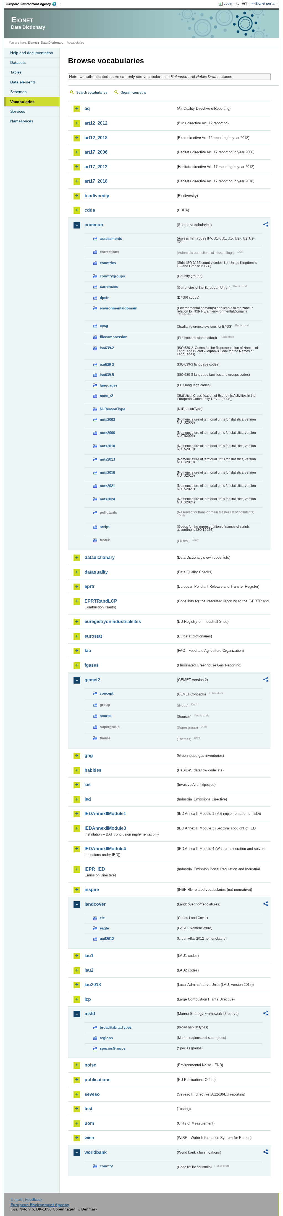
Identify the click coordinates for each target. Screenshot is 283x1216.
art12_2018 (96, 137)
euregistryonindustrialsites (113, 621)
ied (88, 799)
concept (106, 693)
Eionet (32, 42)
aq (87, 108)
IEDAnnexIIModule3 (105, 828)
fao (88, 650)
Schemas (18, 92)
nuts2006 (107, 433)
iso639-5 (107, 375)
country (106, 1166)
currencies (109, 287)
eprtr (90, 586)
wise (89, 1137)
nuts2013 (107, 459)
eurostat (93, 636)
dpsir (104, 298)
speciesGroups (112, 1048)
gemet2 (92, 679)
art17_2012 (96, 166)
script (104, 527)
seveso (92, 1094)
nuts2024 (107, 499)
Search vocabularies (91, 92)
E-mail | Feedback (26, 1199)
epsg (104, 326)
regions (106, 1038)
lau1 (89, 955)
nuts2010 (107, 446)
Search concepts (133, 92)
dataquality (96, 572)
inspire (92, 889)
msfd (90, 1013)
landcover (95, 904)
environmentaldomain (118, 308)
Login (228, 3)
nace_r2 (106, 396)
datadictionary (100, 557)
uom (89, 1123)
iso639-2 (107, 348)
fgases (92, 665)
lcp (88, 999)
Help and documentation (31, 53)
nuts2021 (107, 486)
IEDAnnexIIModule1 (105, 813)
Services (17, 111)
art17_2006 (96, 152)
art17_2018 (96, 181)
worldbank (96, 1152)
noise (90, 1065)
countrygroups (112, 276)
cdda (90, 210)
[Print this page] (238, 4)
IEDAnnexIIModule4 (105, 848)
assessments (111, 239)
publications (98, 1079)
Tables (16, 72)
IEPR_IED (95, 869)
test (88, 1108)
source (105, 716)
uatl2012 (107, 939)
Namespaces (21, 121)
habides (93, 770)
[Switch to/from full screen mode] (245, 4)
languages (108, 385)
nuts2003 (107, 419)
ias (88, 784)
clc (102, 918)
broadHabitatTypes (116, 1027)
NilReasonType (112, 409)
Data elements (23, 82)
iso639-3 (107, 365)
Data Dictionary (52, 42)
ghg (89, 755)
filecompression (113, 337)
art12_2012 (96, 123)
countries (108, 263)
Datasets (18, 62)
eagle (104, 928)
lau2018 (93, 984)
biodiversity (97, 195)
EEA (33, 4)
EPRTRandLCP (101, 601)
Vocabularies (22, 101)
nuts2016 (107, 473)
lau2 (89, 970)
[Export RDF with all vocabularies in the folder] (265, 225)
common (94, 224)
